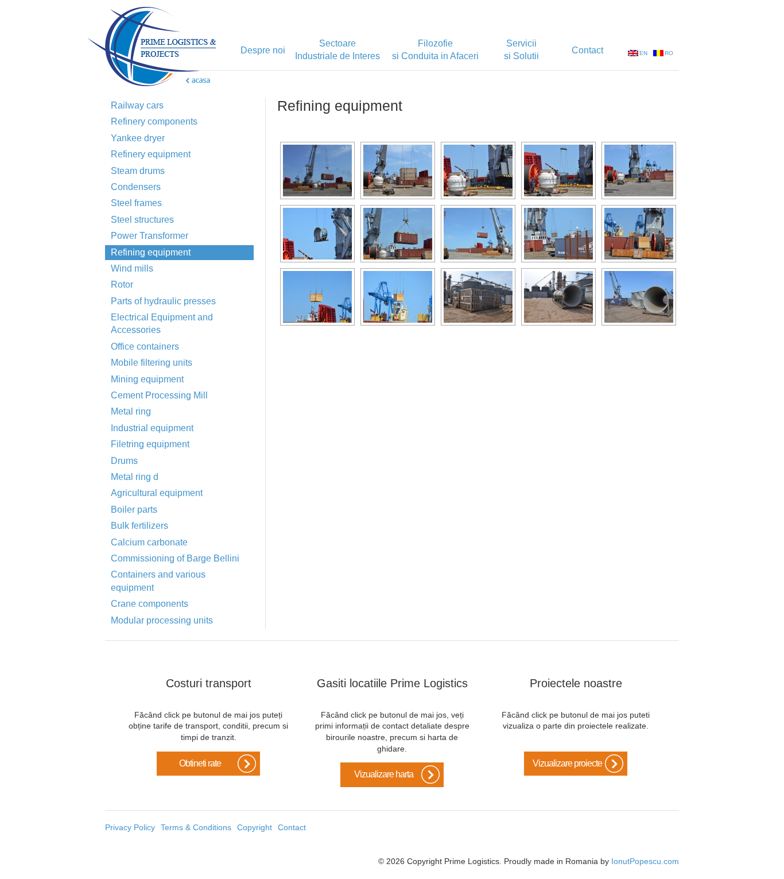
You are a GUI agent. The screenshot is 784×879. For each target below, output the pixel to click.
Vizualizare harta (383, 774)
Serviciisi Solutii (521, 49)
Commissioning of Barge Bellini (175, 558)
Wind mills (132, 268)
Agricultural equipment (157, 493)
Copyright (254, 827)
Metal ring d (134, 477)
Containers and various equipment (158, 581)
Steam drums (138, 171)
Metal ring (131, 411)
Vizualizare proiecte (567, 763)
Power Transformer (149, 236)
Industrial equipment (152, 428)
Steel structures (142, 219)
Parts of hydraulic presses (163, 301)
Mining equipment (147, 379)
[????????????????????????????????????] (397, 170)
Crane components (149, 604)
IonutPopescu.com (645, 861)
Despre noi (262, 50)
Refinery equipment (151, 154)
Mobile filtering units (151, 362)
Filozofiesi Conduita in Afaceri (435, 49)
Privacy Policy (130, 827)
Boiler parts (134, 509)
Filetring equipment (150, 444)
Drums (124, 461)
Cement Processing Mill (159, 395)
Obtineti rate (200, 763)
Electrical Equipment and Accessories (162, 323)
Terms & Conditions (196, 827)
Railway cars (137, 105)
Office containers (145, 346)
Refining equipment (151, 252)
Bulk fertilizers (139, 526)
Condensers (136, 187)
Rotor (122, 284)
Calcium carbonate (149, 542)
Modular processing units (162, 620)
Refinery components (154, 121)
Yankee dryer (138, 138)
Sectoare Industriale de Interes (337, 49)
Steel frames (136, 203)
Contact (587, 50)
